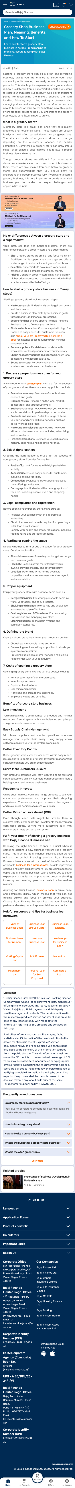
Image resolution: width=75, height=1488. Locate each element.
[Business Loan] (37, 203)
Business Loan (45, 890)
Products (37, 1480)
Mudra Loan (60, 956)
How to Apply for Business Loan (60, 942)
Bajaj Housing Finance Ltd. (49, 1303)
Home (8, 1485)
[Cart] (71, 5)
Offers (51, 1485)
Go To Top (38, 1199)
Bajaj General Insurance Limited (46, 1279)
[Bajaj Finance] (17, 4)
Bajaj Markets (44, 1296)
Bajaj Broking (44, 1310)
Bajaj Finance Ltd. (46, 1272)
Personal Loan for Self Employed (37, 974)
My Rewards (24, 1485)
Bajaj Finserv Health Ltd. (48, 1317)
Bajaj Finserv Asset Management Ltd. (47, 1326)
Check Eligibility (59, 27)
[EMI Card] (56, 5)
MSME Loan (37, 956)
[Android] (44, 1354)
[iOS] (52, 1354)
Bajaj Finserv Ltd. (46, 1267)
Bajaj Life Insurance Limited (48, 1288)
